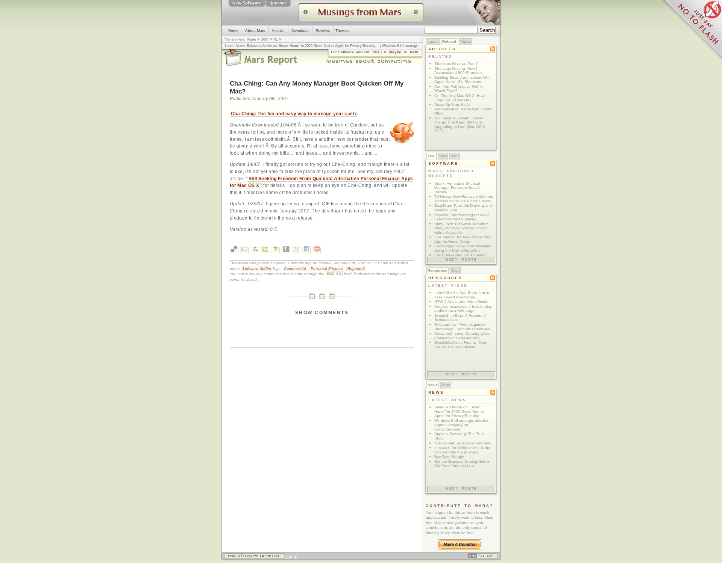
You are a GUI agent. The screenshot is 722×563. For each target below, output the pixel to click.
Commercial (295, 268)
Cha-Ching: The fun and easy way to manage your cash (293, 113)
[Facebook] (306, 250)
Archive (278, 31)
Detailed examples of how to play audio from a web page (463, 308)
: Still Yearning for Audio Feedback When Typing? (462, 217)
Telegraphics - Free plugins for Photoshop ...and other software (462, 326)
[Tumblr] (286, 250)
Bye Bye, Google (449, 457)
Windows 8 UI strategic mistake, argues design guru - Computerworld (461, 424)
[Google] (244, 250)
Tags (455, 270)
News (433, 385)
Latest (433, 41)
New (443, 156)
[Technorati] (265, 250)
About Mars (255, 31)
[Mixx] (316, 250)
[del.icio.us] (234, 250)
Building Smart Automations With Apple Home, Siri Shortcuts (462, 79)
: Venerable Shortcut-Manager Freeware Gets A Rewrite (457, 187)
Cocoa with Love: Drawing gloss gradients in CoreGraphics (462, 335)
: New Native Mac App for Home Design (462, 239)
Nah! (414, 52)
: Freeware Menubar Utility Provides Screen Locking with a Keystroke (461, 228)
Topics (465, 41)
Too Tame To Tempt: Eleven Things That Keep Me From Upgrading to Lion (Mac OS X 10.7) (459, 124)
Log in (291, 557)
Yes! (377, 52)
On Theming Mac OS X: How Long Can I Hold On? (459, 97)
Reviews (322, 31)
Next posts (461, 260)
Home (233, 31)
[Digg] (296, 250)
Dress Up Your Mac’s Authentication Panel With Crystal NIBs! (463, 108)
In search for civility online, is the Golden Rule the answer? (462, 450)
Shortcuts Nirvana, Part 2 (456, 64)
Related (449, 41)
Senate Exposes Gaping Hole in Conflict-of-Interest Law (462, 463)
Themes (342, 31)
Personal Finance (327, 268)
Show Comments (322, 312)
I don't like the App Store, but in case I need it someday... (461, 295)
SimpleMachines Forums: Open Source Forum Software (461, 344)
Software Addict (256, 268)
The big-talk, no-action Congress (462, 443)
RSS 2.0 (334, 274)
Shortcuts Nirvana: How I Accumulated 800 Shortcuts (458, 70)
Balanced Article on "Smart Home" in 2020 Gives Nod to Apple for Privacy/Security (311, 46)
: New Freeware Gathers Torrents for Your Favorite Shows (463, 198)
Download (300, 31)
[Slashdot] (255, 250)
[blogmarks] (276, 250)
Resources (437, 270)
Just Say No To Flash (692, 30)
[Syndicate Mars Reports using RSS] (482, 557)
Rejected (355, 268)
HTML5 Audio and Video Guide (461, 302)
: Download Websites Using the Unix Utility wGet (462, 248)
